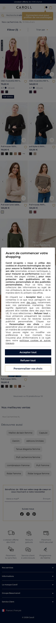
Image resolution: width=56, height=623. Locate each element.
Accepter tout (28, 352)
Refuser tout (28, 360)
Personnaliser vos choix (28, 368)
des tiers (31, 302)
